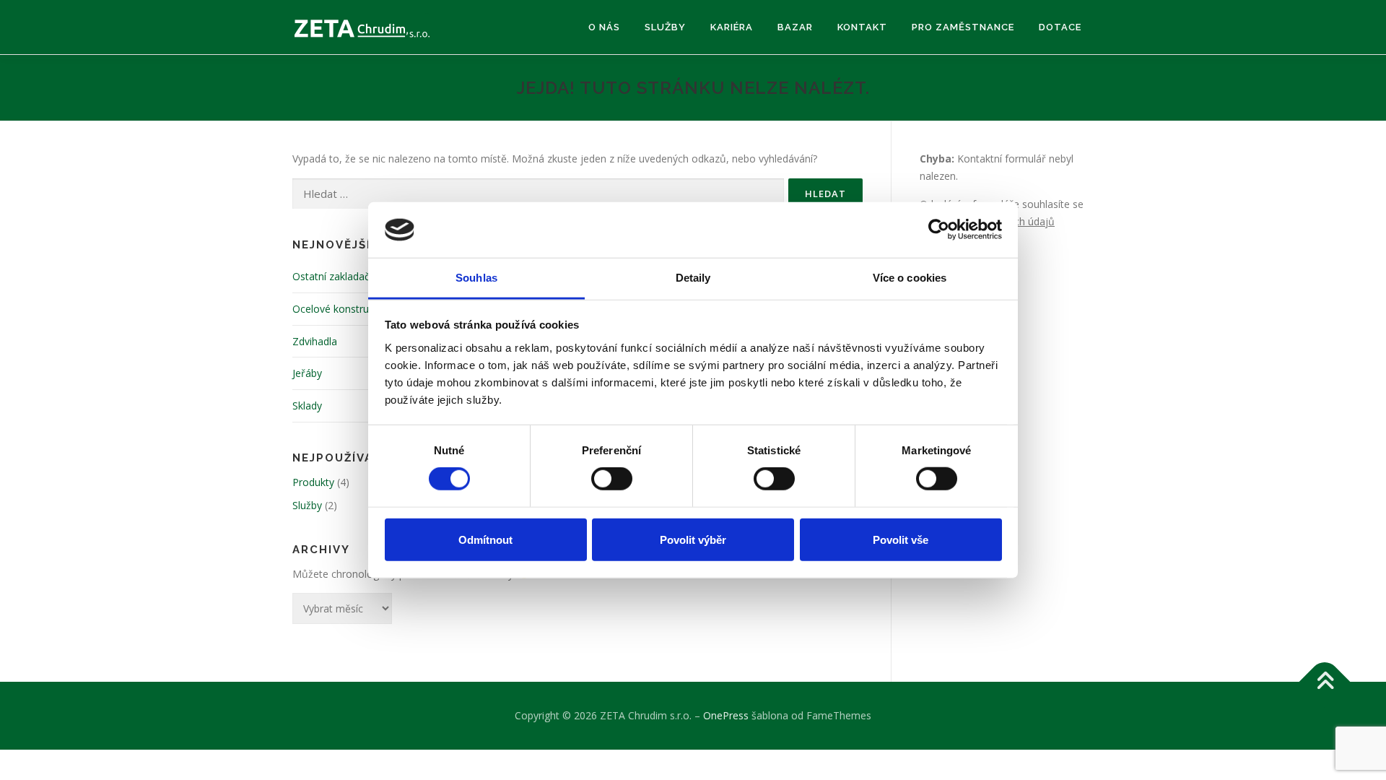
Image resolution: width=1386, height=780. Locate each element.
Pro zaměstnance (963, 27)
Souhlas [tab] (476, 278)
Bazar (795, 27)
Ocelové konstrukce (338, 309)
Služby (665, 27)
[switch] (611, 478)
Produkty (313, 482)
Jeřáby (307, 373)
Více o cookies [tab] (909, 278)
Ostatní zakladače (333, 276)
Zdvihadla (314, 341)
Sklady (307, 405)
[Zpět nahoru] (1325, 682)
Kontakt (862, 27)
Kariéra (731, 27)
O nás (604, 27)
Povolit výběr (693, 539)
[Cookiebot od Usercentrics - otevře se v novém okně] (939, 229)
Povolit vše (900, 539)
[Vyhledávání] (538, 193)
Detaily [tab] (693, 278)
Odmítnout (485, 539)
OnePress (726, 715)
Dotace (1060, 27)
